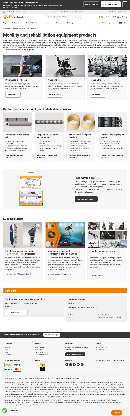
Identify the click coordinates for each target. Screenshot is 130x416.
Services (58, 23)
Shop (4, 23)
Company (70, 23)
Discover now (11, 95)
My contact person (108, 23)
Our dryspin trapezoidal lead (47, 156)
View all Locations (91, 4)
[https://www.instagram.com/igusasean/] (70, 364)
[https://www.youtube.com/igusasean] (78, 364)
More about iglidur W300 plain (79, 156)
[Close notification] (124, 4)
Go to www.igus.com (109, 4)
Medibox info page (85, 192)
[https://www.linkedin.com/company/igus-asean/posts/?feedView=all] (74, 364)
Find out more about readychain (112, 156)
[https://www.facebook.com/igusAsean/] (66, 364)
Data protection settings (72, 378)
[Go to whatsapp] (4, 410)
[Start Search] (78, 17)
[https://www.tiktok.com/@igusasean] (82, 364)
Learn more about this (17, 274)
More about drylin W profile (14, 156)
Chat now (117, 413)
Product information (32, 23)
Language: (104, 360)
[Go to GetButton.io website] (5, 414)
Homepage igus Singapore (11, 28)
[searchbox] (62, 17)
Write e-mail (14, 312)
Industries (47, 23)
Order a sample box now (84, 199)
